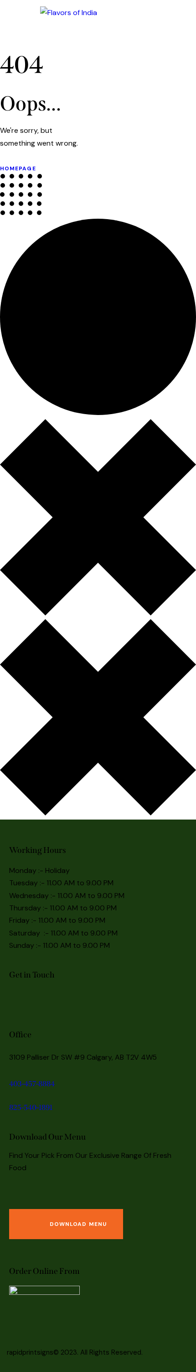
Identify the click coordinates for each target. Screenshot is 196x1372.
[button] (151, 12)
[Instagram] (45, 1000)
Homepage (18, 168)
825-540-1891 (30, 1107)
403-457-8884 (32, 1083)
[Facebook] (20, 1000)
